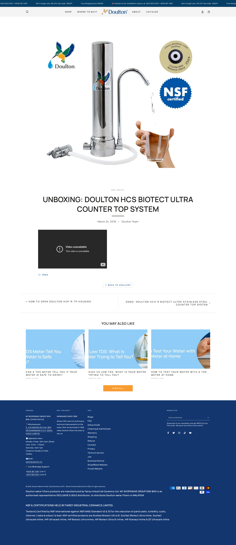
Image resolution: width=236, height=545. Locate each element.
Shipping (92, 436)
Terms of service (96, 452)
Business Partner (96, 460)
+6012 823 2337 (33, 474)
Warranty (92, 432)
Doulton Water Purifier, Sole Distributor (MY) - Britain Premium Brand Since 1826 (61, 486)
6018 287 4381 (33, 471)
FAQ (90, 421)
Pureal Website (95, 468)
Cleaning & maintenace (99, 428)
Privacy (91, 448)
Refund (91, 440)
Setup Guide (94, 424)
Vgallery (120, 190)
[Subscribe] (208, 417)
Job (89, 456)
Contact (92, 444)
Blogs (90, 416)
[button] (27, 12)
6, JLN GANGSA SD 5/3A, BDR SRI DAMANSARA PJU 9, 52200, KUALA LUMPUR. (39, 430)
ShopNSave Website (97, 464)
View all (118, 388)
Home (113, 190)
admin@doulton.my (34, 462)
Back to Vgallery (119, 285)
